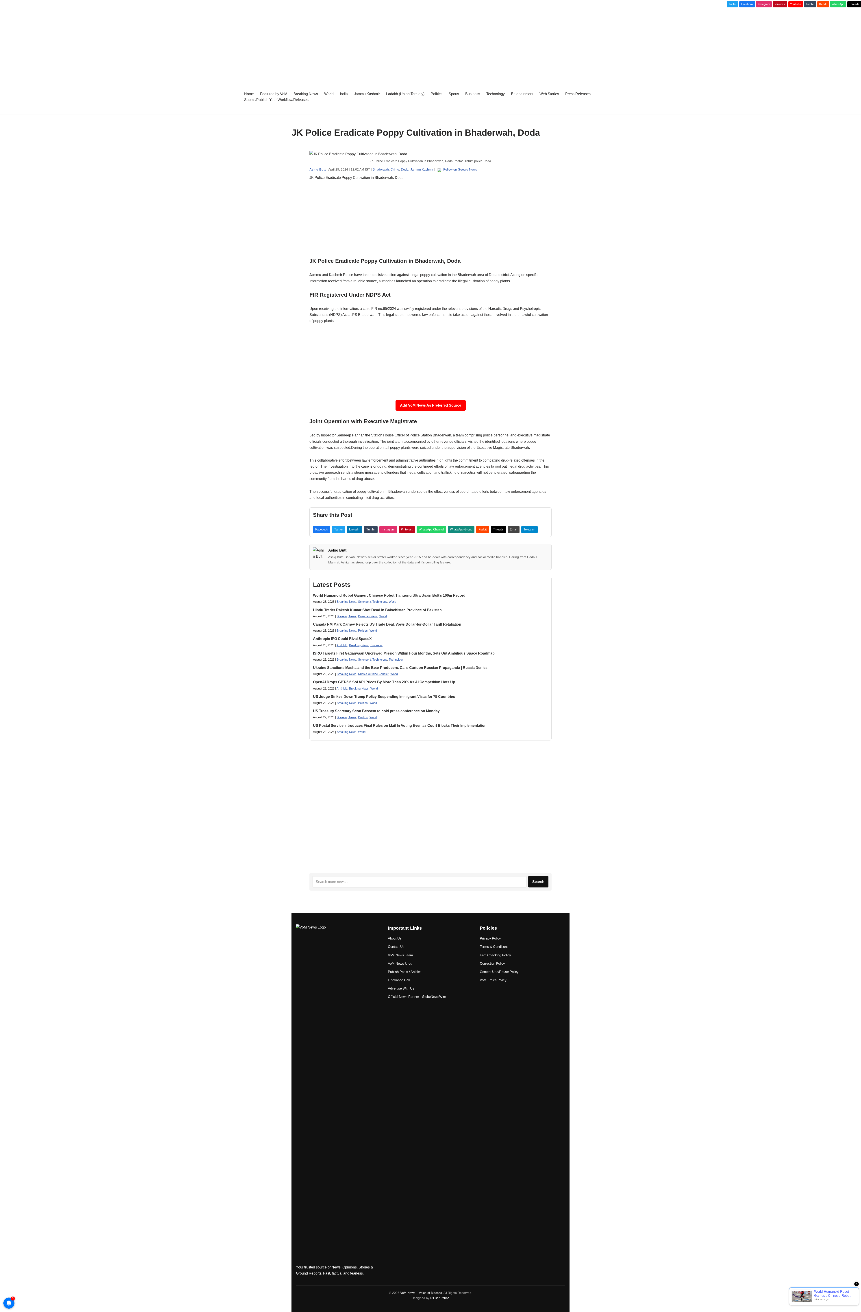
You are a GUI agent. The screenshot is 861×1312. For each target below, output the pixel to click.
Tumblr (810, 4)
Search (538, 882)
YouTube (795, 4)
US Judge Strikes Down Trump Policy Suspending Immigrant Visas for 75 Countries (384, 697)
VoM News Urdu (400, 963)
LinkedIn (354, 529)
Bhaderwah (381, 169)
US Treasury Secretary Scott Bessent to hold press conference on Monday (376, 711)
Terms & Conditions (494, 946)
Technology (495, 94)
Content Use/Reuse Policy (499, 972)
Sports (454, 94)
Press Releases (578, 94)
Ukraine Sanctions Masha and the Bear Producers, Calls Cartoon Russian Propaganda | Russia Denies (400, 668)
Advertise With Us (401, 988)
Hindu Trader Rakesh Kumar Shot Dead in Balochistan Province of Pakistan (377, 610)
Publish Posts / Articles (405, 972)
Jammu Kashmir (367, 94)
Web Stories (549, 94)
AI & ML (342, 645)
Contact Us (396, 946)
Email (513, 529)
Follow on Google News (459, 169)
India (344, 94)
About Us (395, 938)
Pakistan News (368, 616)
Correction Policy (492, 963)
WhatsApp (838, 4)
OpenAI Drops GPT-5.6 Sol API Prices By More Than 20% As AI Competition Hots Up (384, 682)
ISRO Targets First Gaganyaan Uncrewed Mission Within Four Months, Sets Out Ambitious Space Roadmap (404, 653)
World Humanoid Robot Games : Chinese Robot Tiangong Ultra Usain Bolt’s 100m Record (389, 595)
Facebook (747, 4)
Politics (436, 94)
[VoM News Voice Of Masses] (223, 96)
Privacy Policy (490, 938)
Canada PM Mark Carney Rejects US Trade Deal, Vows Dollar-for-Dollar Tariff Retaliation (387, 624)
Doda (405, 169)
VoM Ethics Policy (493, 980)
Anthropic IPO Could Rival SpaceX (342, 639)
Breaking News (306, 94)
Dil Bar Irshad (440, 1298)
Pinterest (780, 4)
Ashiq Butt (337, 550)
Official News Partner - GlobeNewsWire (417, 997)
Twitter (732, 4)
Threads (854, 4)
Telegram (529, 529)
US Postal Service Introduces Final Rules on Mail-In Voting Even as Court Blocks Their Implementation (400, 725)
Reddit (823, 4)
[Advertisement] (430, 43)
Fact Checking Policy (495, 955)
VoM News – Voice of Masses (421, 1292)
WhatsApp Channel (431, 529)
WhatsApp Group (461, 529)
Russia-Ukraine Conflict (373, 674)
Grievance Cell (399, 980)
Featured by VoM (273, 94)
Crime (395, 169)
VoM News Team (400, 955)
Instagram (764, 4)
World (329, 94)
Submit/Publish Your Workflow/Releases (276, 100)
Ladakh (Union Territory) (405, 94)
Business (472, 94)
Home (249, 94)
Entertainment (522, 94)
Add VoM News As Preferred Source (430, 405)
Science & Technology (372, 601)
